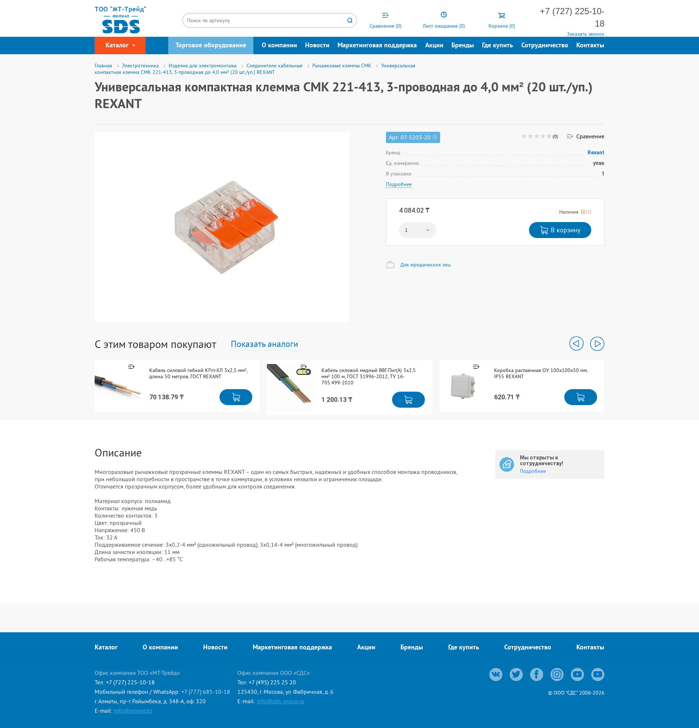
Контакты (590, 45)
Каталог (106, 648)
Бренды (462, 45)
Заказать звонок (585, 34)
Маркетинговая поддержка (377, 45)
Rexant (596, 152)
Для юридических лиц (425, 264)
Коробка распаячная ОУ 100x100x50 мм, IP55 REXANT (541, 373)
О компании (279, 45)
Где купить (497, 45)
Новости (317, 45)
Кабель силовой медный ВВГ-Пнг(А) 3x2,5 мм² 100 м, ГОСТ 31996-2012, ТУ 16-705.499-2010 (368, 376)
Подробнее (399, 184)
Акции (434, 45)
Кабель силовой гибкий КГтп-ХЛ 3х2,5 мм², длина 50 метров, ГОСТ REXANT (198, 373)
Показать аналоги (264, 343)
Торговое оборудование (210, 45)
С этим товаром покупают (155, 344)
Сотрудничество (544, 45)
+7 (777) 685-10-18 (205, 691)
